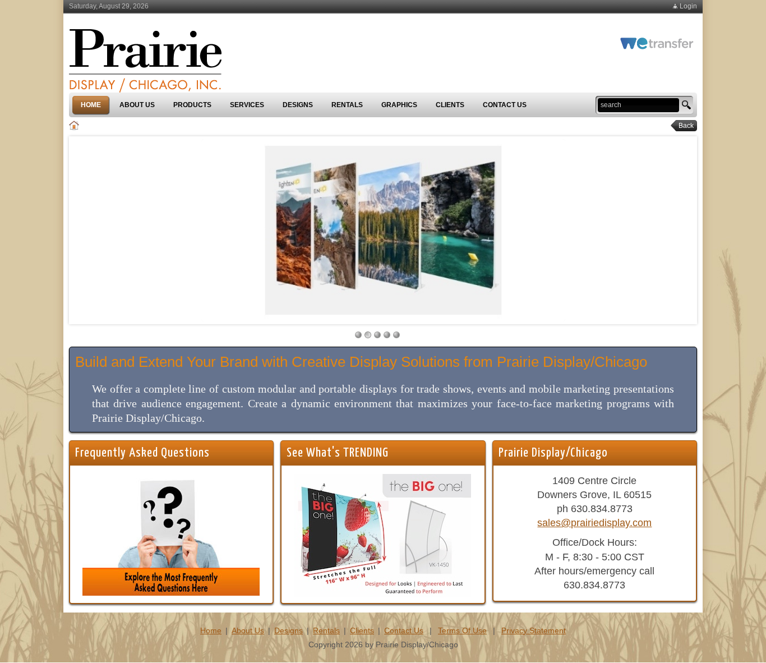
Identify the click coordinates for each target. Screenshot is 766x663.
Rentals (326, 630)
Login (688, 6)
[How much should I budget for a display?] (171, 534)
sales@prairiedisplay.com (594, 522)
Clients (362, 630)
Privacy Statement (533, 630)
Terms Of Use (462, 630)
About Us (248, 630)
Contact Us (403, 630)
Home (211, 630)
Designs (288, 630)
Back (683, 126)
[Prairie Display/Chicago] (145, 55)
